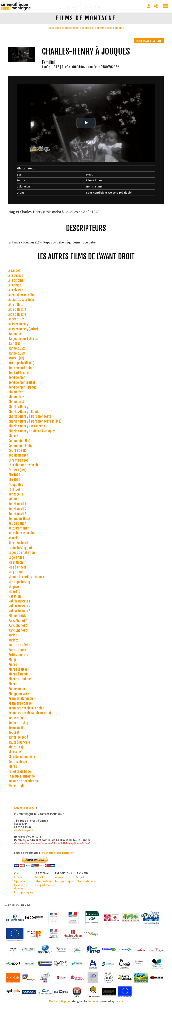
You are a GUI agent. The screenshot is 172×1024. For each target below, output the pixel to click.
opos (22, 881)
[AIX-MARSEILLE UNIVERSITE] (29, 949)
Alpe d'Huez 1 (17, 305)
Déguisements (18, 455)
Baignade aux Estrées (23, 339)
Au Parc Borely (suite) (23, 329)
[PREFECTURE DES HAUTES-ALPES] (53, 934)
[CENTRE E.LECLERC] (125, 949)
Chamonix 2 (16, 397)
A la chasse (15, 275)
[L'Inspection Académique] (45, 977)
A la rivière (15, 290)
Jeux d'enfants (18, 528)
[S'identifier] (148, 6)
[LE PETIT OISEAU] (77, 977)
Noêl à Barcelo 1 (19, 601)
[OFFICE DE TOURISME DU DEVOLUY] (45, 991)
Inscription (48, 852)
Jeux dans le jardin (21, 533)
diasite (119, 1001)
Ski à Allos (15, 752)
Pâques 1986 (17, 616)
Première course (20, 703)
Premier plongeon (20, 698)
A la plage (14, 285)
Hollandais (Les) (19, 519)
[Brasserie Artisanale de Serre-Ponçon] (77, 949)
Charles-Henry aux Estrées (26, 426)
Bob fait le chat (19, 373)
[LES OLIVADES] (93, 977)
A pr (16, 881)
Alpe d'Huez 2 (17, 309)
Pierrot (13, 684)
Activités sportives (21, 300)
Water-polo (16, 786)
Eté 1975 (14, 475)
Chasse (13, 436)
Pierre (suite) (17, 669)
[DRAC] (53, 917)
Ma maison (15, 562)
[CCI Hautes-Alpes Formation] (109, 949)
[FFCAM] (77, 963)
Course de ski (17, 450)
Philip (12, 659)
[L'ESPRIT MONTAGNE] (29, 977)
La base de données (20, 886)
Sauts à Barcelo (19, 742)
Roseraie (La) (17, 728)
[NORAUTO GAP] (29, 991)
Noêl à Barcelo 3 (19, 611)
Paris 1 (13, 635)
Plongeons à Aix (18, 694)
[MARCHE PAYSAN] (141, 977)
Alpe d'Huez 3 (17, 314)
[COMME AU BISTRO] (157, 949)
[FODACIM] (93, 963)
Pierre (12, 664)
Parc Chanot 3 (18, 630)
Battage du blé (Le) (21, 363)
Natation (14, 596)
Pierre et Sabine (19, 679)
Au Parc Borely (18, 324)
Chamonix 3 (16, 402)
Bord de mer (16, 377)
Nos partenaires (44, 885)
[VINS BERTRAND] (109, 991)
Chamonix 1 (16, 392)
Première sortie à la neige (26, 708)
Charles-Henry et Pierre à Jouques (32, 431)
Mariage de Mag (19, 582)
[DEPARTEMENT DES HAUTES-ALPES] (73, 934)
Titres (12, 766)
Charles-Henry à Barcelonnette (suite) (34, 421)
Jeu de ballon (17, 523)
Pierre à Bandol (18, 674)
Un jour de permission (23, 781)
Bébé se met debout (22, 368)
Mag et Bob (15, 572)
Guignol (13, 499)
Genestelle (15, 494)
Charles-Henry (18, 407)
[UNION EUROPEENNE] (125, 991)
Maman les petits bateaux (26, 577)
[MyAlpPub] (13, 991)
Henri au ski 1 (17, 504)
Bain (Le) (14, 343)
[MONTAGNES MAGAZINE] (157, 977)
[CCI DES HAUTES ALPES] (15, 917)
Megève (13, 587)
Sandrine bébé (18, 737)
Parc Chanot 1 (17, 621)
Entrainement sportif (23, 465)
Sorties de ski (17, 762)
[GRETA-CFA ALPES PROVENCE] (141, 963)
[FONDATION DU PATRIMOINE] (111, 917)
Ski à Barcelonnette (22, 757)
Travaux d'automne (21, 776)
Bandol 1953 (16, 353)
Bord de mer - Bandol (22, 387)
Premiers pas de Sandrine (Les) (29, 713)
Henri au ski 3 (17, 514)
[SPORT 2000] (77, 991)
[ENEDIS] (29, 963)
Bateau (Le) (16, 358)
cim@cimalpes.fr (24, 830)
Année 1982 (16, 319)
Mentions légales (59, 1001)
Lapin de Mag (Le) (20, 548)
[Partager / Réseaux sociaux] (155, 6)
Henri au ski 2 (17, 509)
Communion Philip (20, 446)
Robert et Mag (18, 723)
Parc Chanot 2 (18, 625)
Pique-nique (16, 689)
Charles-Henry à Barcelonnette (29, 416)
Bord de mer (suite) (21, 382)
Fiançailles (15, 485)
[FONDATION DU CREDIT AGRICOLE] (92, 917)
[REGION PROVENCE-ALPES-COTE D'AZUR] (34, 934)
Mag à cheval (17, 567)
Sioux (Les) (15, 747)
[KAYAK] (13, 977)
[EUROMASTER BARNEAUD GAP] (45, 963)
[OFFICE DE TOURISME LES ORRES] (61, 991)
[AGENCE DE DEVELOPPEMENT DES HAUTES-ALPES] (13, 949)
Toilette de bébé (19, 771)
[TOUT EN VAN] (93, 991)
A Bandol (14, 270)
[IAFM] (157, 963)
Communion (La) (19, 441)
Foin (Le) (14, 489)
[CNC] (34, 917)
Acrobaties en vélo (21, 295)
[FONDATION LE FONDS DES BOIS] (130, 917)
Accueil (18, 877)
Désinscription (65, 852)
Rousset (14, 732)
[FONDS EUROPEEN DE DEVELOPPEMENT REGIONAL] (15, 934)
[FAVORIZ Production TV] (61, 963)
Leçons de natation (21, 552)
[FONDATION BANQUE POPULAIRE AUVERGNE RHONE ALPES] (109, 963)
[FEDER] (150, 917)
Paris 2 (13, 640)
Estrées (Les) (17, 470)
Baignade (14, 334)
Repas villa (15, 718)
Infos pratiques (23, 892)
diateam (92, 1001)
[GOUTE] (125, 963)
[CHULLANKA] (141, 949)
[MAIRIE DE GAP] (92, 934)
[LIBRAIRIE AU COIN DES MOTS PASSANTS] (109, 977)
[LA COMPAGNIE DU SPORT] (61, 977)
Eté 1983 (14, 480)
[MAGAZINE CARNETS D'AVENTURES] (125, 977)
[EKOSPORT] (13, 963)
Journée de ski (18, 543)
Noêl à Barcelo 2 (19, 606)
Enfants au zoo (18, 460)
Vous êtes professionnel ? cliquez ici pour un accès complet (86, 28)
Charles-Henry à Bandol (24, 412)
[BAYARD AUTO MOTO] (61, 949)
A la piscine (15, 280)
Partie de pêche (19, 645)
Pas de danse (17, 650)
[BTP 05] (93, 949)
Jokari (12, 538)
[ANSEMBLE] (45, 949)
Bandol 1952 (16, 348)
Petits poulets (18, 655)
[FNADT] (73, 917)
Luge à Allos (16, 557)
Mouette (14, 591)
